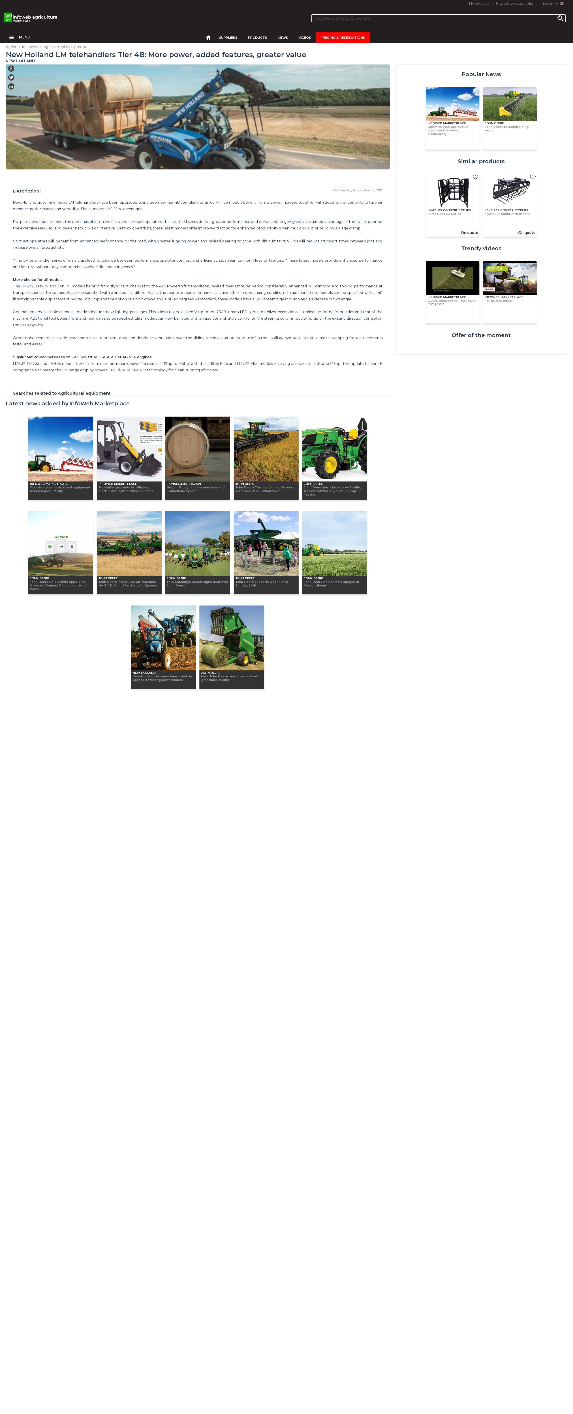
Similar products (481, 161)
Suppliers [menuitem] (228, 38)
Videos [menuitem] (305, 38)
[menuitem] (11, 37)
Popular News (481, 74)
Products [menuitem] (257, 38)
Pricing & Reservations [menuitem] (343, 38)
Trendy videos (481, 248)
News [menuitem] (283, 38)
